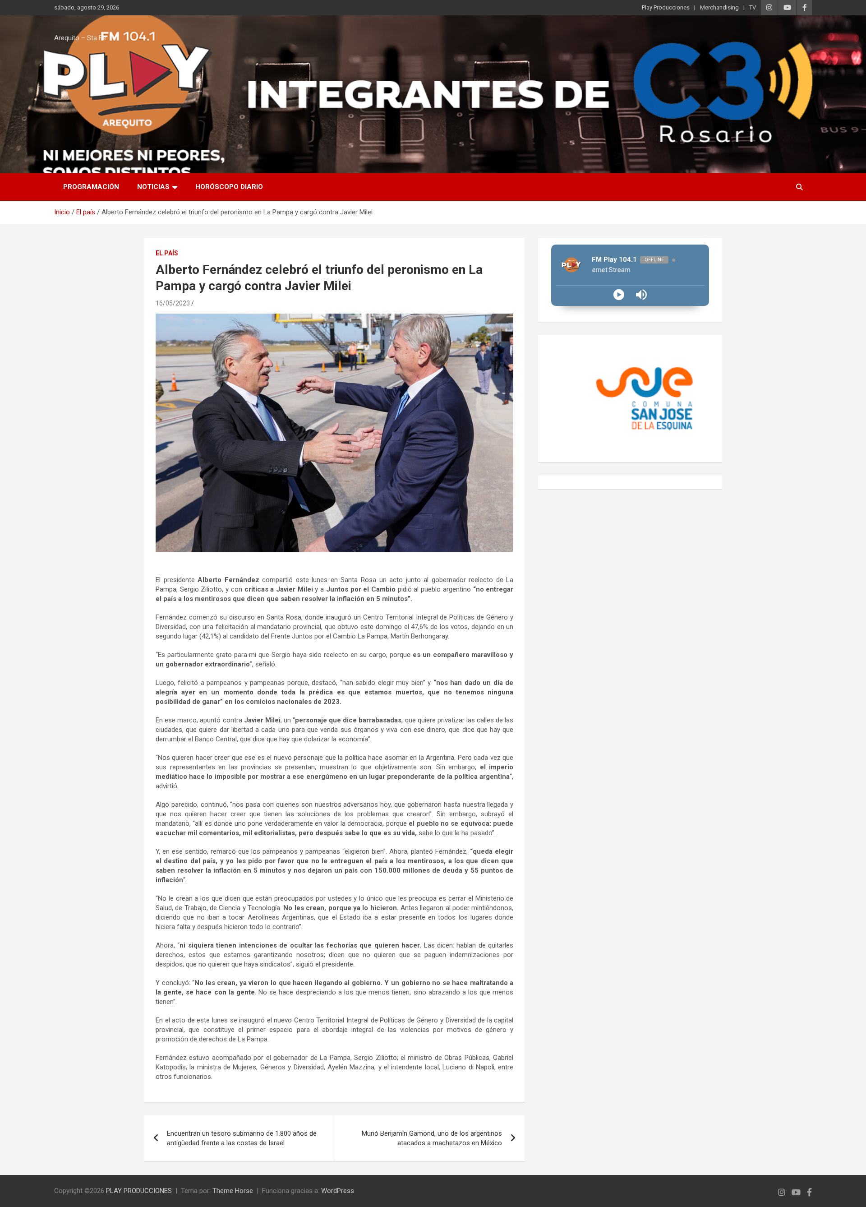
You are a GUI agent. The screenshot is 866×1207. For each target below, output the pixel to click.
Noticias (153, 187)
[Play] (619, 294)
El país (167, 253)
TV (752, 7)
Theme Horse (232, 1191)
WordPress (337, 1191)
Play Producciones (666, 7)
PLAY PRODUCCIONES (139, 1191)
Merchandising (719, 7)
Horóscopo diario (229, 187)
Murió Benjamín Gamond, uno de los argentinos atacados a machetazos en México (432, 1138)
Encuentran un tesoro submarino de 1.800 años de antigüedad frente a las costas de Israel (242, 1138)
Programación (91, 187)
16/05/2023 (173, 303)
